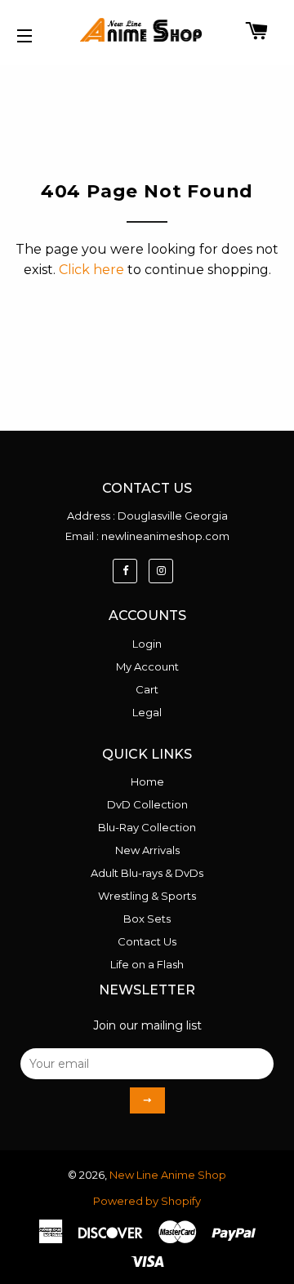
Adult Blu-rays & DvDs (147, 872)
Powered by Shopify (147, 1200)
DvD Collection (147, 804)
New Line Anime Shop (167, 1174)
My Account (147, 666)
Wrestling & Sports (147, 895)
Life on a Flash (147, 964)
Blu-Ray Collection (147, 827)
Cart (147, 689)
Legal (147, 712)
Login (147, 643)
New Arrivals (147, 850)
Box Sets (147, 918)
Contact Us (147, 941)
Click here (91, 269)
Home (147, 781)
